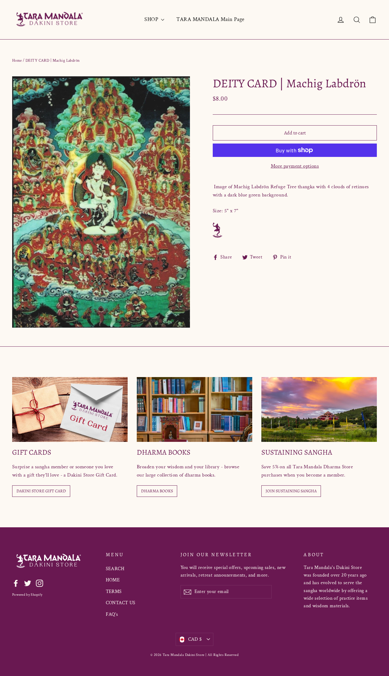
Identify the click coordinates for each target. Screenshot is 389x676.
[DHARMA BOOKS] (194, 409)
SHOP (152, 19)
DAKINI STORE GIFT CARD (41, 491)
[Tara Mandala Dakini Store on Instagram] (39, 583)
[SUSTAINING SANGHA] (319, 409)
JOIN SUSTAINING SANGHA (291, 491)
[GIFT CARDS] (70, 409)
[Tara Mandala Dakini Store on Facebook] (15, 583)
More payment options (295, 166)
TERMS (114, 591)
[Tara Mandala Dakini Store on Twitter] (27, 583)
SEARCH (115, 569)
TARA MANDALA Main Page (210, 19)
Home (17, 60)
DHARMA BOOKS (157, 491)
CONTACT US (121, 603)
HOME (113, 580)
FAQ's (112, 614)
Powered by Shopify (27, 594)
